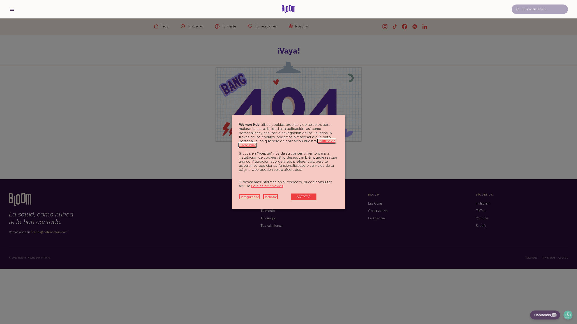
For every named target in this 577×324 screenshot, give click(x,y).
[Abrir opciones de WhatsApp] (567, 315)
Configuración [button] (249, 197)
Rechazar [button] (270, 197)
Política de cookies (267, 186)
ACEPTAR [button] (304, 197)
